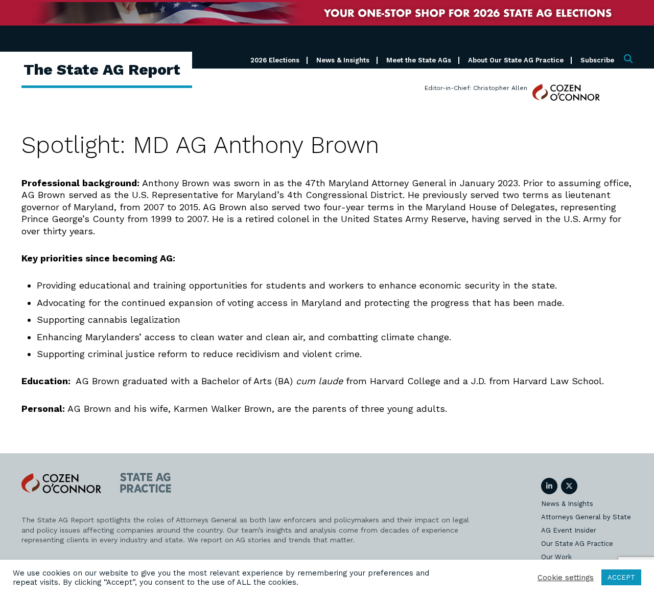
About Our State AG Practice (516, 60)
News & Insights (342, 60)
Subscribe (597, 60)
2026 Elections (274, 60)
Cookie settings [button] (566, 577)
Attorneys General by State (586, 517)
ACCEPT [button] (621, 577)
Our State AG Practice (577, 543)
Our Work (556, 557)
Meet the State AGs (418, 60)
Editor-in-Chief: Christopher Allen (476, 88)
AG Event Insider (568, 530)
